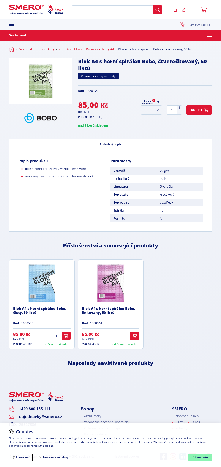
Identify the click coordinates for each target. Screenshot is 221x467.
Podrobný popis (110, 144)
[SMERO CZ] (36, 9)
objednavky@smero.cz (40, 416)
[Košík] (205, 9)
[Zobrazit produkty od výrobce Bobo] (40, 118)
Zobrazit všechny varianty (98, 76)
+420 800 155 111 (199, 24)
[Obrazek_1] (40, 81)
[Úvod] (11, 49)
